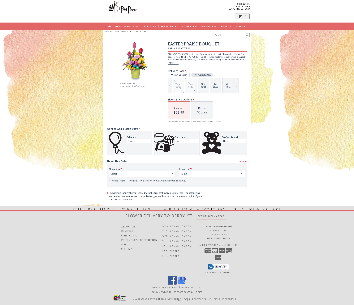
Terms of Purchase (225, 299)
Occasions (187, 26)
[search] (247, 34)
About (224, 26)
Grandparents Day (127, 26)
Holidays (207, 26)
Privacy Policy (202, 299)
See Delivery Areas (211, 216)
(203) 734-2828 (243, 8)
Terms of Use (185, 300)
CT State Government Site (188, 292)
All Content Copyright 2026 (149, 299)
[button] (242, 16)
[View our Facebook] (172, 283)
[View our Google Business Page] (181, 283)
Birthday (150, 26)
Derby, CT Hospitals (191, 287)
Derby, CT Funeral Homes (165, 287)
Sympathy (167, 26)
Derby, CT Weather (162, 292)
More (239, 26)
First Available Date (202, 75)
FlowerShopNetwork (179, 299)
